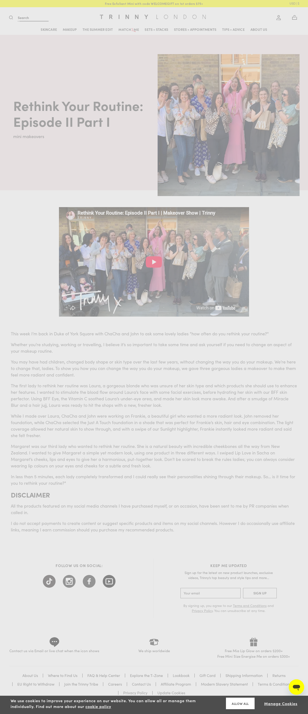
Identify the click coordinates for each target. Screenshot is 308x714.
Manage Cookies (280, 703)
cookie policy (98, 706)
